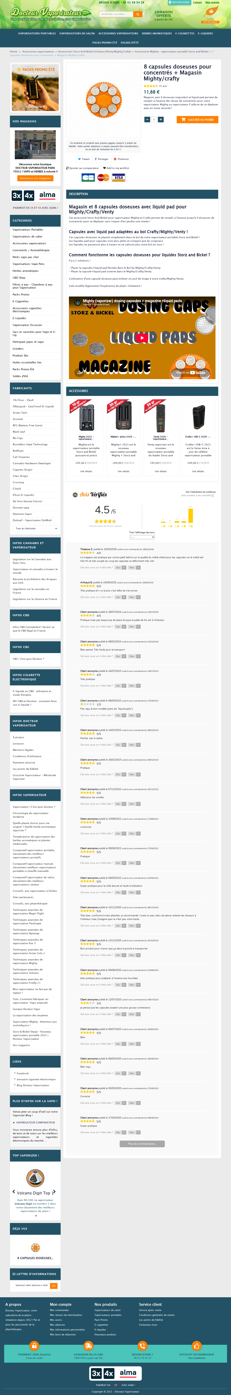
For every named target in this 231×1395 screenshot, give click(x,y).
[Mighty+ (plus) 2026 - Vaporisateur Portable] (123, 415)
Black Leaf (19, 432)
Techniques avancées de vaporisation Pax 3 (28, 942)
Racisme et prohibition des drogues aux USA (35, 581)
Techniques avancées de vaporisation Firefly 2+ (28, 981)
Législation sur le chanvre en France (35, 599)
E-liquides (100, 1330)
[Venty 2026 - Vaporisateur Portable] (160, 415)
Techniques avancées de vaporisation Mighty (28, 961)
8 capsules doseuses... (35, 1258)
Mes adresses (57, 1325)
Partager (102, 159)
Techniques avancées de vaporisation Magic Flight (28, 912)
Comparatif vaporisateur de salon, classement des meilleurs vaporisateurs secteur (34, 881)
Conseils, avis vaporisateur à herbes (35, 891)
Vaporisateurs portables (108, 1315)
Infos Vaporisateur (29, 795)
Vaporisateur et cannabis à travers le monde (35, 571)
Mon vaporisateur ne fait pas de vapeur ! (32, 991)
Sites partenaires (23, 897)
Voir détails (86, 472)
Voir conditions (197, 1358)
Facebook (23, 1073)
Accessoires (78, 391)
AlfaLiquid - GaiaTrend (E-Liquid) (33, 406)
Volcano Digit (23, 1204)
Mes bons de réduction (63, 1335)
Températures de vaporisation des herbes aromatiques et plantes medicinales (34, 840)
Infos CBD (21, 615)
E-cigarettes (101, 1325)
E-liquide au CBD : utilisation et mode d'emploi (32, 693)
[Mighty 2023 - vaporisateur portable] (86, 415)
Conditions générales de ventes (157, 1315)
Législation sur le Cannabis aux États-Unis (32, 561)
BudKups (18, 451)
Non (134, 567)
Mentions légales (23, 750)
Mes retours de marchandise (66, 1315)
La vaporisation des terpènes (30, 1015)
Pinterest (123, 159)
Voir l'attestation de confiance (201, 492)
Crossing (18, 482)
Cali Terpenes (21, 457)
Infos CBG (21, 647)
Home (13, 51)
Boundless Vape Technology (30, 444)
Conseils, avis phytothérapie (30, 903)
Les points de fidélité (25, 769)
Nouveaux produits (105, 1335)
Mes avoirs (56, 1320)
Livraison (18, 743)
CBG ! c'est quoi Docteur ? (28, 659)
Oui (120, 567)
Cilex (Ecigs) (20, 476)
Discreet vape (21, 508)
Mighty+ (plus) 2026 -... (123, 437)
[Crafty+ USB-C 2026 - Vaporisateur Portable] (198, 415)
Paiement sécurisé (24, 762)
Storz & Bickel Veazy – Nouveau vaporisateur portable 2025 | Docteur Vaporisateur (32, 1035)
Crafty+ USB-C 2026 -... (198, 437)
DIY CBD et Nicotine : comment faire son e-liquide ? (35, 703)
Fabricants (22, 388)
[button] (13, 1191)
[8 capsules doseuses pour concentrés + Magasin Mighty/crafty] (35, 1247)
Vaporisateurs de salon (108, 1310)
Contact (197, 2)
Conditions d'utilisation (27, 756)
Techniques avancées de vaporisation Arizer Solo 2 (29, 951)
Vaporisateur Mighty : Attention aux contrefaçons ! (35, 1024)
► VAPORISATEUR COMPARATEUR (34, 1122)
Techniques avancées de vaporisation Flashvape (28, 922)
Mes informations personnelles (67, 1330)
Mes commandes (59, 1310)
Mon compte (212, 2)
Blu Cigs (18, 438)
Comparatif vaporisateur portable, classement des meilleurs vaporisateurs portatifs (34, 854)
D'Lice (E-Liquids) (23, 495)
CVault (17, 489)
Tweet (85, 159)
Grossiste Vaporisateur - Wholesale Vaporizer (34, 777)
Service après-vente (150, 1310)
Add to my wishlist (117, 168)
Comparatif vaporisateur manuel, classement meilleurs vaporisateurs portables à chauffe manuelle (34, 867)
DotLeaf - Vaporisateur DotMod (32, 520)
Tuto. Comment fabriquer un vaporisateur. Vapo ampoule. (30, 1001)
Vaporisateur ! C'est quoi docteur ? (34, 807)
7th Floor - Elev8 (23, 400)
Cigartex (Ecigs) (22, 470)
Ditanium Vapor (22, 514)
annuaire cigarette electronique (36, 1079)
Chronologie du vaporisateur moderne (31, 815)
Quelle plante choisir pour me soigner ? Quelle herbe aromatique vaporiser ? (34, 827)
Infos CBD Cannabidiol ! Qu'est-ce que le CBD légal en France (34, 629)
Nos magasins (180, 2)
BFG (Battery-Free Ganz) (27, 425)
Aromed (18, 419)
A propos (18, 737)
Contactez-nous (148, 1325)
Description (78, 194)
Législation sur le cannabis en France (31, 591)
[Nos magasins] (35, 144)
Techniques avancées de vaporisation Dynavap (28, 932)
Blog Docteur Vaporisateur (33, 1085)
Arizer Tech (20, 413)
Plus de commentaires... (142, 1144)
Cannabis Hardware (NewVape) (32, 463)
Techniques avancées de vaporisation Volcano (28, 971)
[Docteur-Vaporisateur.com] (53, 14)
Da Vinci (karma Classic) (27, 501)
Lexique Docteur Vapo (26, 1009)
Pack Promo (101, 1320)
